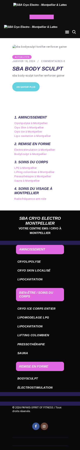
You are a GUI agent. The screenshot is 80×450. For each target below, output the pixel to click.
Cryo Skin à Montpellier (29, 127)
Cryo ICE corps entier (36, 308)
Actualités (22, 57)
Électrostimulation (35, 387)
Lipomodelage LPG (33, 317)
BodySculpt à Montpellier (30, 154)
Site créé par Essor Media (40, 417)
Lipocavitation (30, 279)
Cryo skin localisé (33, 270)
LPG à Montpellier (25, 167)
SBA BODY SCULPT (37, 69)
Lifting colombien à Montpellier (34, 172)
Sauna (22, 353)
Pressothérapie (31, 344)
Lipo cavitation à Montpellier (32, 135)
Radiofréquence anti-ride (30, 198)
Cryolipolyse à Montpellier (31, 123)
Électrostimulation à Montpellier (34, 149)
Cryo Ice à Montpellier (28, 131)
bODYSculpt (27, 378)
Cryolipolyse (29, 261)
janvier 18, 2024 (23, 61)
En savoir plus (26, 87)
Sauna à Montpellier (27, 180)
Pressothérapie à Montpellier (32, 176)
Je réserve (40, 17)
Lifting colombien (33, 335)
